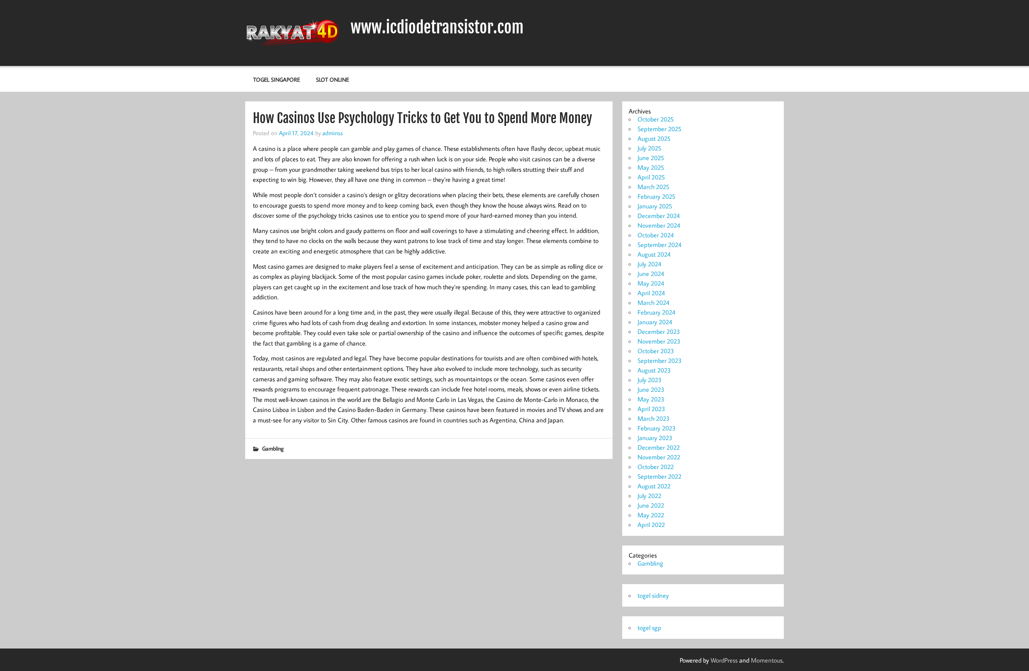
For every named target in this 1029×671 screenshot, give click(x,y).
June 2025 (650, 158)
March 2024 (653, 302)
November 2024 (658, 225)
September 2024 (659, 245)
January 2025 (654, 206)
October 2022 (655, 467)
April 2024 (651, 293)
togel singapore (276, 79)
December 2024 (658, 216)
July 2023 (649, 380)
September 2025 (659, 129)
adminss (332, 133)
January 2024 (654, 322)
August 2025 (653, 138)
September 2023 (659, 360)
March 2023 (653, 418)
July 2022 (649, 496)
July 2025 (649, 148)
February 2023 (656, 428)
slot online (332, 79)
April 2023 (651, 409)
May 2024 (650, 283)
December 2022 (658, 447)
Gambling (273, 448)
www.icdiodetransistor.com (437, 27)
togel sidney (653, 595)
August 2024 (653, 254)
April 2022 (651, 525)
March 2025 (653, 187)
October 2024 (655, 235)
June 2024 (650, 274)
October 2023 (655, 351)
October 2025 (655, 119)
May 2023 (650, 399)
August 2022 (653, 486)
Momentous (767, 660)
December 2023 (658, 331)
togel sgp (649, 628)
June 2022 (650, 505)
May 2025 (650, 167)
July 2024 (649, 264)
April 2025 (651, 177)
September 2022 (659, 476)
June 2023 (650, 389)
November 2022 (658, 457)
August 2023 (654, 370)
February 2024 (656, 312)
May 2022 (650, 515)
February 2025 (656, 196)
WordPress (724, 660)
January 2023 (654, 438)
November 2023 (659, 341)
